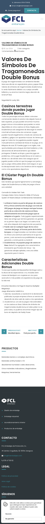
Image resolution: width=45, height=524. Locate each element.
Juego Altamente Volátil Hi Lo (13, 291)
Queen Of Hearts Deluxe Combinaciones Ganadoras (22, 198)
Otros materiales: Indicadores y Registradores (19, 368)
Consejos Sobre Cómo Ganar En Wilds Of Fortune (20, 195)
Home (19, 30)
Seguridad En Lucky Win (10, 100)
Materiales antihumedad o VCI (13, 361)
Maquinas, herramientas (11, 372)
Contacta (31, 10)
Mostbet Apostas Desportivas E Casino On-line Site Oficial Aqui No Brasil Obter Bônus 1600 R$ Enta (15, 331)
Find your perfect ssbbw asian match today (33, 331)
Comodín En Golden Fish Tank (13, 192)
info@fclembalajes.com (12, 456)
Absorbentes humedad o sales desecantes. (18, 365)
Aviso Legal (6, 481)
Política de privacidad (10, 476)
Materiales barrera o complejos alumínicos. (18, 357)
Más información (33, 509)
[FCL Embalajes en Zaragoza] (13, 20)
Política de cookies (9, 487)
